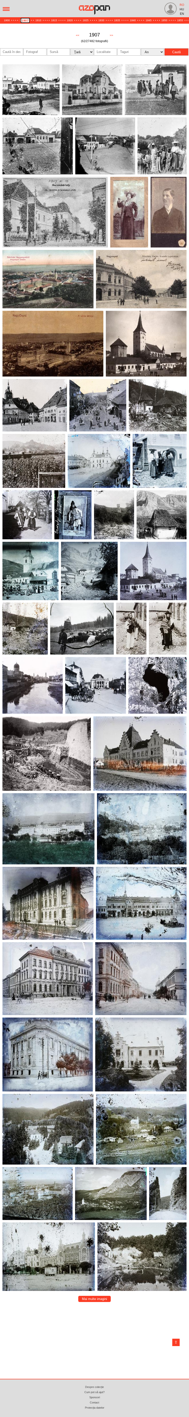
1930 (101, 20)
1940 (133, 20)
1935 (117, 20)
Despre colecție (94, 1386)
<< (77, 35)
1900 (7, 20)
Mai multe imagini (94, 1299)
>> (111, 35)
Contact (94, 1402)
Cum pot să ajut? (94, 1392)
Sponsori (94, 1397)
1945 (149, 20)
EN (182, 14)
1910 (38, 20)
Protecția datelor (94, 1407)
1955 (180, 20)
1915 (54, 20)
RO (182, 5)
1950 (164, 20)
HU (182, 9)
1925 (86, 20)
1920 (70, 20)
